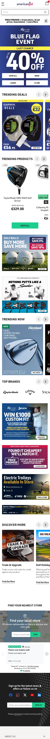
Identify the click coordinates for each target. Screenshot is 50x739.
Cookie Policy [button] (32, 370)
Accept (25, 384)
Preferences (25, 390)
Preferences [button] (8, 376)
